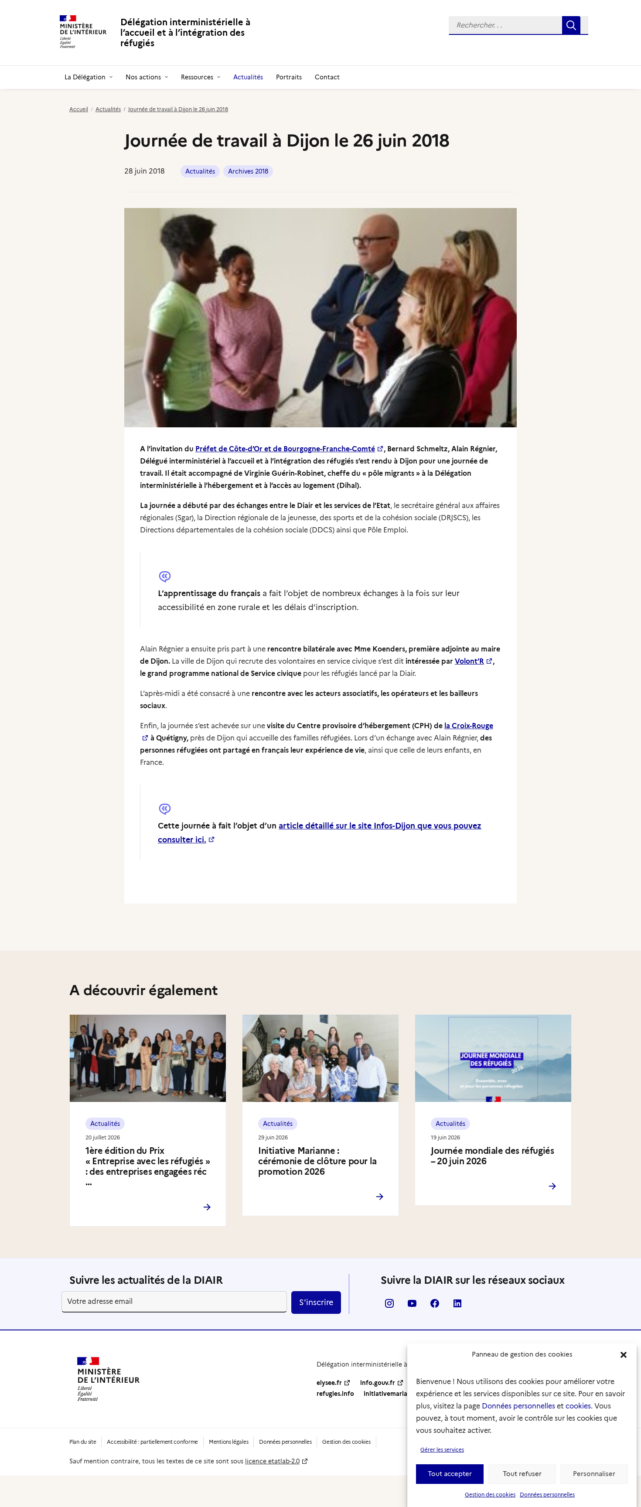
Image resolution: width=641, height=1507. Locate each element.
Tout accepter (450, 1474)
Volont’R (469, 661)
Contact (327, 77)
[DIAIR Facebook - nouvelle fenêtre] (435, 1306)
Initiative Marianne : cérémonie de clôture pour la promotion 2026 (317, 1161)
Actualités (248, 77)
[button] (623, 1354)
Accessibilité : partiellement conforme (152, 1442)
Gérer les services (442, 1449)
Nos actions (143, 77)
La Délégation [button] (85, 77)
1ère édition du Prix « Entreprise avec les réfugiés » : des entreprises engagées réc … (147, 1166)
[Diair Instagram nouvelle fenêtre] (389, 1306)
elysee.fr (329, 1383)
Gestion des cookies (490, 1494)
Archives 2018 (248, 171)
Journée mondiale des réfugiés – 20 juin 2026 (492, 1156)
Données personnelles (518, 1406)
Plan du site (82, 1442)
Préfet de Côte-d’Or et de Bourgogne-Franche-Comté (285, 449)
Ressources (197, 77)
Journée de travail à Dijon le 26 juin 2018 (178, 109)
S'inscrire (316, 1302)
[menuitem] (518, 25)
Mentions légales (228, 1442)
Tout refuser (522, 1474)
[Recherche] (518, 25)
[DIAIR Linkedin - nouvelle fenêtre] (457, 1306)
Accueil (78, 109)
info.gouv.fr (377, 1383)
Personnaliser (594, 1474)
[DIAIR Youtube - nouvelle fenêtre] (412, 1306)
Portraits (289, 77)
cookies (578, 1406)
